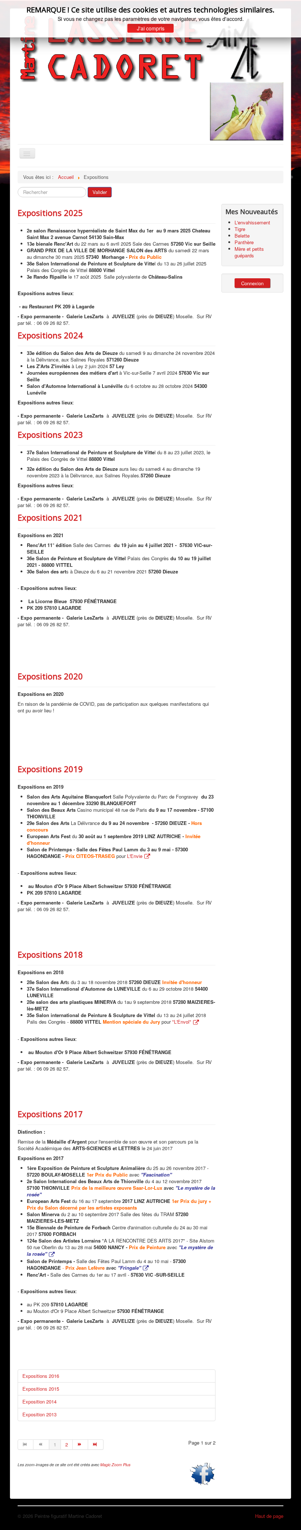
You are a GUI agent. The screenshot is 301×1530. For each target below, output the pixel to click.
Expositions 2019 (50, 768)
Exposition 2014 (39, 1401)
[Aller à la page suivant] (80, 1444)
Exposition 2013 (39, 1414)
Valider (100, 191)
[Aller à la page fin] (96, 1444)
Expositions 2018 (50, 954)
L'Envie (134, 855)
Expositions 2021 (50, 517)
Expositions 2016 (40, 1375)
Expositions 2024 (50, 335)
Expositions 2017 (50, 1113)
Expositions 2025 (50, 212)
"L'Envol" (181, 1021)
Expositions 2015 (40, 1388)
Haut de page (269, 1515)
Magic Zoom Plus (115, 1464)
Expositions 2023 (50, 434)
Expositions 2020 (50, 676)
